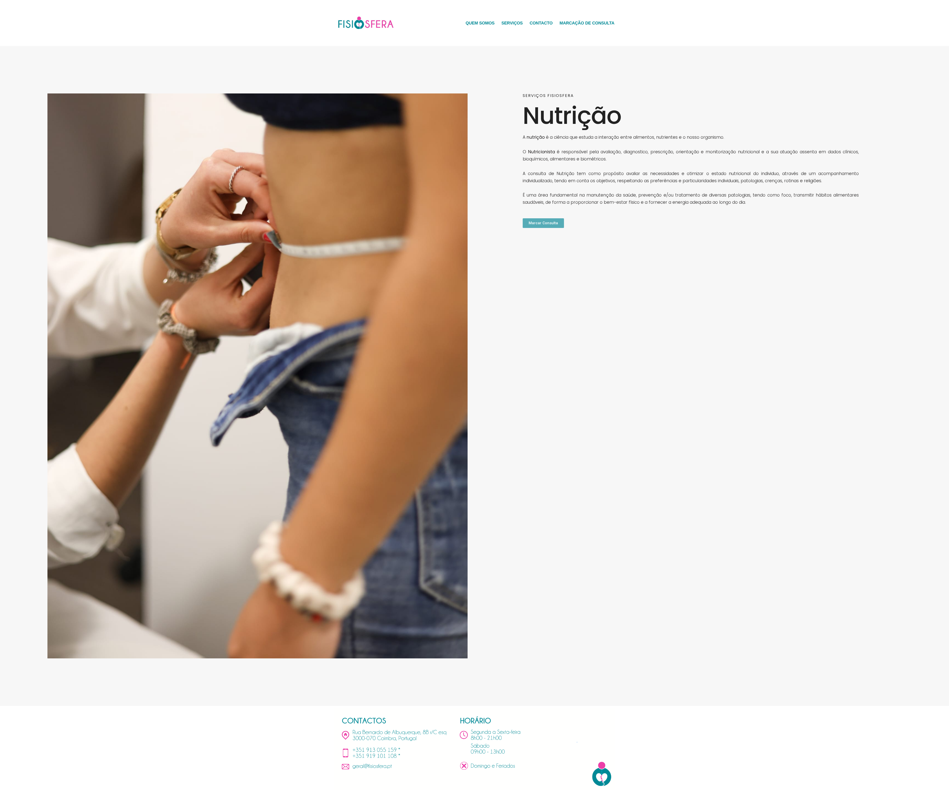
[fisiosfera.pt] (366, 23)
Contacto (541, 23)
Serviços (512, 23)
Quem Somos (480, 23)
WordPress (379, 798)
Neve (338, 798)
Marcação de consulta (587, 23)
